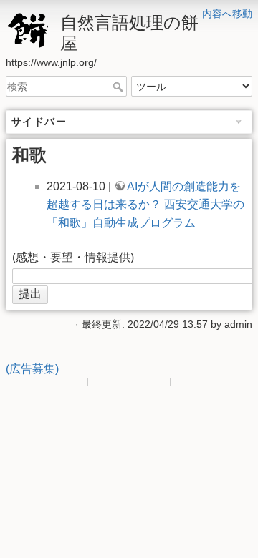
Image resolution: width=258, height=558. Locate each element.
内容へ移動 (227, 13)
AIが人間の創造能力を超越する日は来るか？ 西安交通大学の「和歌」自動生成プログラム (145, 204)
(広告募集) (32, 369)
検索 (119, 87)
